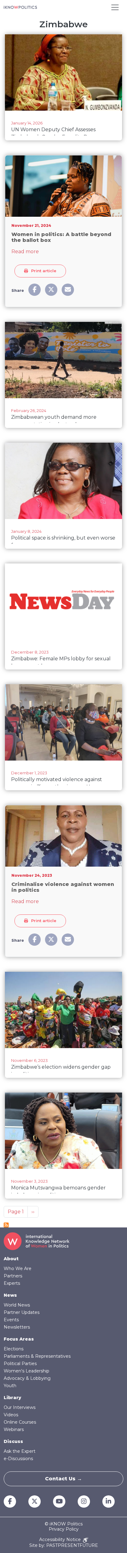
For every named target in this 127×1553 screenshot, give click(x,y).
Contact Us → (63, 1479)
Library (12, 1397)
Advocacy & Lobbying (27, 1378)
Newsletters (17, 1327)
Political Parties (20, 1363)
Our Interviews (19, 1407)
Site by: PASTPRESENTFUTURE (63, 1545)
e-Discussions (18, 1458)
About (11, 1258)
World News (17, 1305)
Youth (10, 1385)
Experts (12, 1283)
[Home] (20, 7)
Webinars (14, 1429)
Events (11, 1319)
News (10, 1295)
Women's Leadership (26, 1371)
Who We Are (17, 1268)
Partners (13, 1276)
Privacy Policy (64, 1529)
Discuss (13, 1441)
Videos (11, 1415)
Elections (13, 1349)
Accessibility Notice (60, 1539)
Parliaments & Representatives (37, 1356)
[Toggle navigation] (115, 7)
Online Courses (20, 1422)
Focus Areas (19, 1339)
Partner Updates (21, 1312)
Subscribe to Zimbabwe (6, 1225)
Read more (25, 251)
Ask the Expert (19, 1451)
